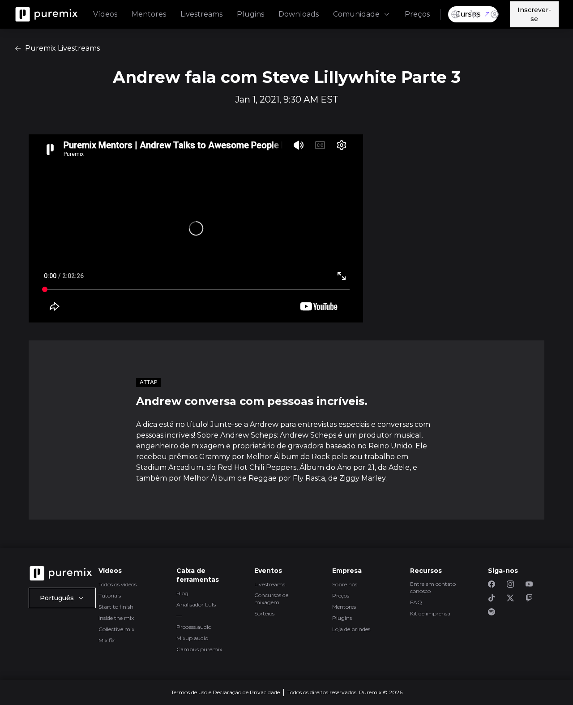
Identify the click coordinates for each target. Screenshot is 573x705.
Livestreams (201, 14)
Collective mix (116, 629)
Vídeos (105, 14)
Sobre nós (344, 584)
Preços (417, 14)
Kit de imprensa (430, 613)
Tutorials (109, 595)
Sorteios (264, 613)
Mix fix (106, 640)
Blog (182, 593)
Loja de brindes (351, 629)
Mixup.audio (192, 638)
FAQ (416, 602)
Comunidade (356, 14)
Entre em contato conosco (433, 587)
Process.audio (193, 626)
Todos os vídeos (117, 584)
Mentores (149, 14)
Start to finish (115, 606)
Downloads (298, 14)
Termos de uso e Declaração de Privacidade (225, 692)
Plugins (250, 14)
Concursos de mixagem (271, 599)
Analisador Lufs (196, 604)
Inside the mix (116, 618)
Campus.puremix (199, 649)
